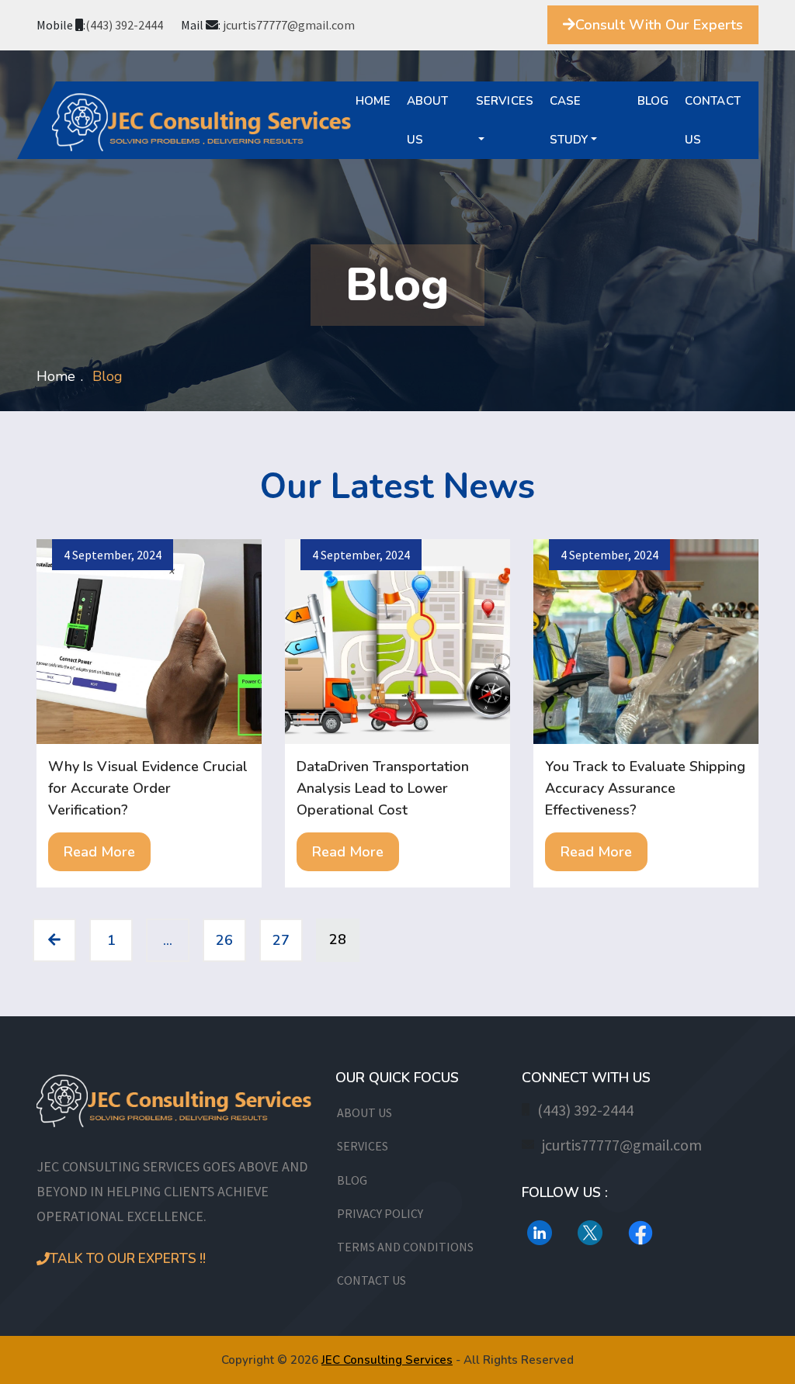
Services (505, 101)
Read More (99, 852)
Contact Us (713, 120)
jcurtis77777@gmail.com (289, 25)
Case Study (569, 120)
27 (281, 940)
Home (373, 101)
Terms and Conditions (405, 1246)
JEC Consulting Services (387, 1360)
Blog (653, 101)
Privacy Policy (380, 1213)
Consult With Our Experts (659, 25)
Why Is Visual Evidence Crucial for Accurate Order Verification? (148, 788)
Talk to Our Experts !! (128, 1258)
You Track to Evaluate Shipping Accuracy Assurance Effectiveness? (645, 788)
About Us (428, 120)
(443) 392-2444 (124, 25)
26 (224, 940)
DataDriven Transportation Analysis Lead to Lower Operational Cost (383, 788)
